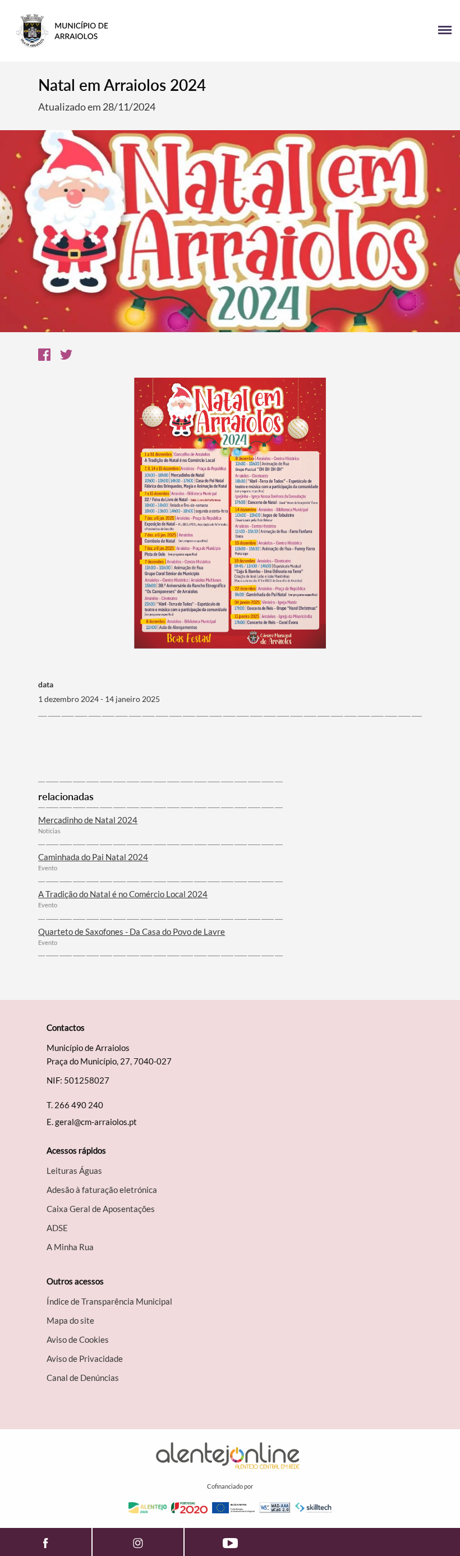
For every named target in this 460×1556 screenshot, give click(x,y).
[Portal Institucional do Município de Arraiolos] (119, 31)
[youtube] (230, 1542)
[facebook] (45, 1542)
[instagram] (138, 1542)
